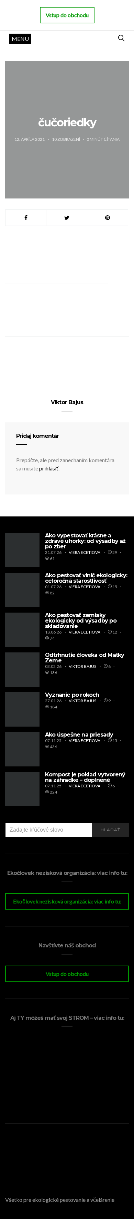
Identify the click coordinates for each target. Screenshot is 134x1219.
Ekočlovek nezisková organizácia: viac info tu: (67, 901)
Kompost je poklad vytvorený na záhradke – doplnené (85, 777)
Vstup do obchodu (67, 973)
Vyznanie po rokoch (72, 695)
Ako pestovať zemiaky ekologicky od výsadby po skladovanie (80, 620)
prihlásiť (48, 468)
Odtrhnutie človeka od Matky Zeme (84, 658)
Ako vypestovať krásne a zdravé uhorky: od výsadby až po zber (85, 541)
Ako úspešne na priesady (79, 734)
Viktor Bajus (67, 402)
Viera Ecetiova (85, 552)
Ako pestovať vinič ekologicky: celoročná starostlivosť (86, 578)
